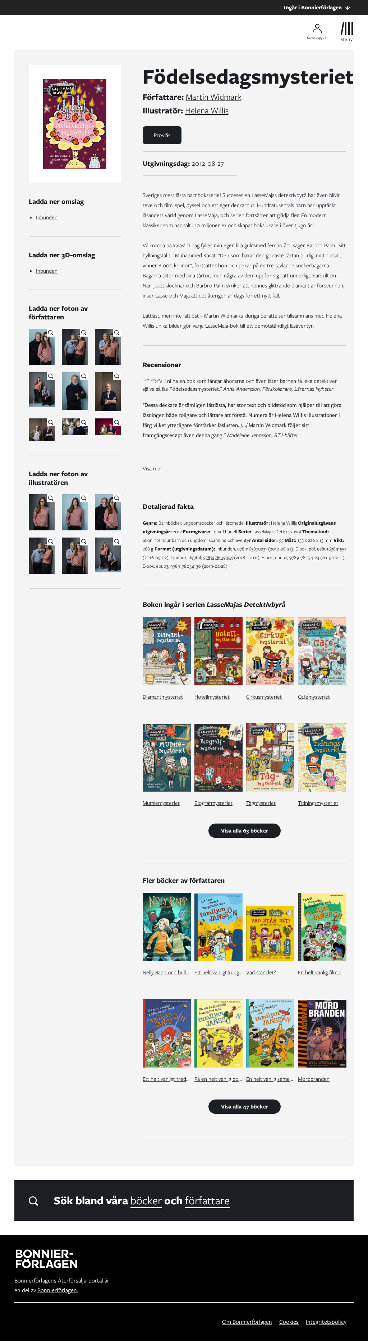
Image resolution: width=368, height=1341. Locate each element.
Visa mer (152, 469)
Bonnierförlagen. (57, 1290)
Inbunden (47, 217)
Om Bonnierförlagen (247, 1322)
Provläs (162, 135)
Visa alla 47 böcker (244, 1107)
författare (207, 1200)
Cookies (289, 1322)
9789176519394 (218, 557)
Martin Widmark (214, 97)
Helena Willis (207, 111)
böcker (146, 1200)
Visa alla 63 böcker (244, 831)
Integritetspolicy (326, 1322)
